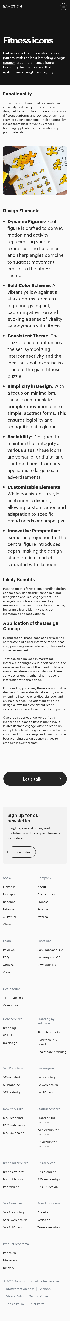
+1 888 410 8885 (15, 998)
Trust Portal (37, 1304)
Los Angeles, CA (48, 957)
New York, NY (46, 965)
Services (43, 909)
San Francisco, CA (50, 950)
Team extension (48, 1227)
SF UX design (12, 1092)
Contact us (11, 1005)
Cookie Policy (14, 1304)
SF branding (11, 1085)
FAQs (6, 957)
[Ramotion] (12, 7)
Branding (9, 1028)
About (41, 887)
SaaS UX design (14, 1227)
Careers (8, 972)
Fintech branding (49, 1032)
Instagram (10, 894)
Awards (42, 917)
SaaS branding (13, 1212)
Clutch (8, 924)
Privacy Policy (15, 1296)
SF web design (13, 1077)
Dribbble (9, 909)
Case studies (46, 894)
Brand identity (13, 1179)
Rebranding (11, 1187)
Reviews (9, 950)
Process (42, 902)
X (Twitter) (10, 917)
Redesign (43, 1220)
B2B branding (46, 1172)
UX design (10, 1043)
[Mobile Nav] (63, 6)
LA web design (47, 1085)
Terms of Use (38, 1296)
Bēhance (9, 902)
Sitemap (45, 1289)
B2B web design (48, 1179)
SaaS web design (15, 1220)
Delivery (8, 1268)
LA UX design (46, 1092)
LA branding (46, 1077)
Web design (11, 1035)
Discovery (10, 1260)
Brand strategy (13, 1172)
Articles (8, 965)
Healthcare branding (51, 1052)
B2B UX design (47, 1187)
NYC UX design (13, 1133)
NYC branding (13, 1118)
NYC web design (14, 1125)
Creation (43, 1212)
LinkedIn (9, 887)
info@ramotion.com (19, 1289)
